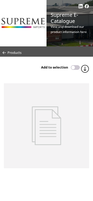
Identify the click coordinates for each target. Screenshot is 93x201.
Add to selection (54, 67)
